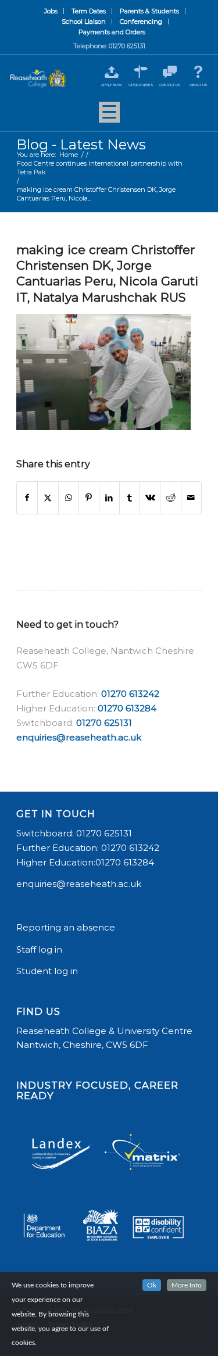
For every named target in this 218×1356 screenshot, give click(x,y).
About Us (199, 85)
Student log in (48, 970)
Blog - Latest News (81, 144)
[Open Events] (141, 72)
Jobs (51, 11)
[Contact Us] (169, 72)
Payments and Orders (111, 32)
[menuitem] (51, 11)
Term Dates (89, 11)
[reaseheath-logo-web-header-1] (38, 78)
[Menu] (109, 116)
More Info (186, 1285)
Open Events (140, 85)
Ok (151, 1285)
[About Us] (198, 72)
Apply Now (111, 85)
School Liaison (84, 21)
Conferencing (141, 21)
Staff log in (39, 949)
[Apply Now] (112, 72)
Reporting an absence (66, 927)
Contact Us (170, 85)
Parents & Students (149, 11)
